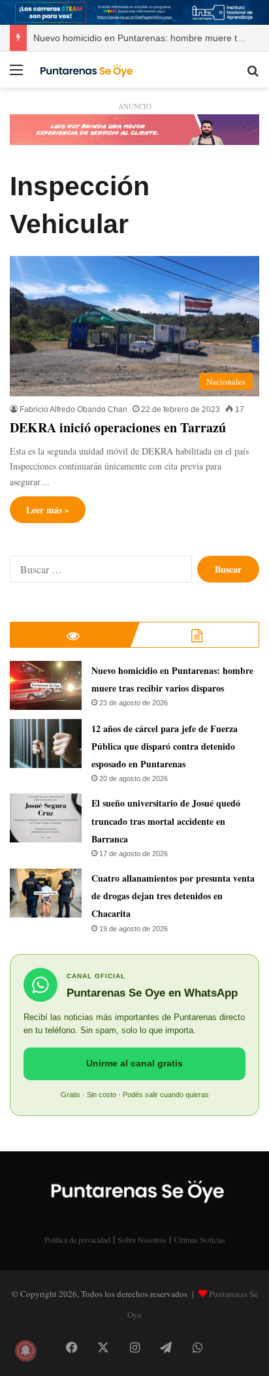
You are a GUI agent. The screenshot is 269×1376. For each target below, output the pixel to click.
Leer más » (47, 510)
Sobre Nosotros (142, 1239)
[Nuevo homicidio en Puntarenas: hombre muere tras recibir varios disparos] (46, 685)
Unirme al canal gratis (134, 1063)
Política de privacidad (77, 1239)
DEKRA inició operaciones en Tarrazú (118, 427)
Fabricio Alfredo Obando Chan (73, 409)
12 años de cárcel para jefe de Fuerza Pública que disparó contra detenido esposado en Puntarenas (164, 746)
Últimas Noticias (199, 1239)
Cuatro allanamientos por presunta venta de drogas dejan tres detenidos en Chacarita (173, 895)
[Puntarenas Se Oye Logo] (85, 69)
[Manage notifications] (25, 1350)
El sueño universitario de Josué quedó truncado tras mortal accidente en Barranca (165, 820)
